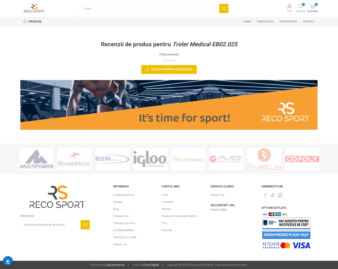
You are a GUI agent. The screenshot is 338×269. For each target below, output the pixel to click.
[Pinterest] (265, 195)
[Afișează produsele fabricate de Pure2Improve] (226, 159)
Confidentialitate (123, 230)
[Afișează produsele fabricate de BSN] (112, 159)
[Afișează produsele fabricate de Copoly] (302, 159)
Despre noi (120, 244)
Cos (164, 223)
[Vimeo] (273, 194)
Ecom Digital (151, 264)
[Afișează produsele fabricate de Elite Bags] (188, 159)
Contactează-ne (123, 195)
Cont (289, 11)
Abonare (85, 224)
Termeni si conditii (124, 237)
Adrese (166, 209)
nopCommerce (115, 264)
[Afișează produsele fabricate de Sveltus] (264, 159)
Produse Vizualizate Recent (179, 216)
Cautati (223, 8)
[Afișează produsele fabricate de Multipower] (37, 159)
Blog (116, 209)
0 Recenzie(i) (169, 54)
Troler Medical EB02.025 (204, 44)
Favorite (167, 230)
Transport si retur (124, 223)
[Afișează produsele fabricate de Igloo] (150, 159)
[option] (37, 159)
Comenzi (167, 202)
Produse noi (121, 216)
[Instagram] (280, 195)
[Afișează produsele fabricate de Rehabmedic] (75, 159)
